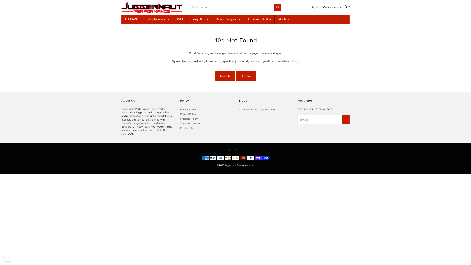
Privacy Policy (188, 109)
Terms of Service (190, 123)
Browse (246, 76)
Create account (332, 7)
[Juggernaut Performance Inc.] (151, 7)
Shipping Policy (189, 118)
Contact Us (186, 128)
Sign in (315, 7)
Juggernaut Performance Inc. (239, 165)
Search (225, 76)
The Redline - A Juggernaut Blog (257, 109)
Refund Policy (188, 114)
